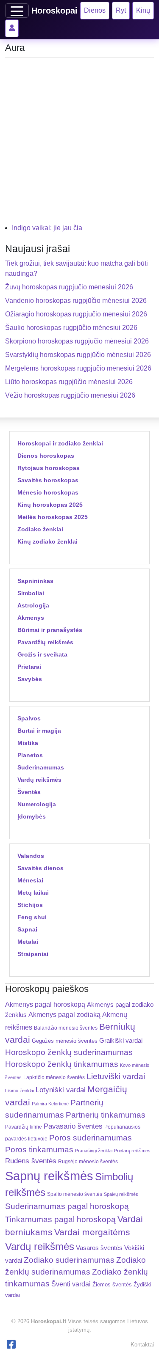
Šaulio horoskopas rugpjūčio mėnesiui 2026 (71, 327)
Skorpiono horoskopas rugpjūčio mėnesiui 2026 (77, 341)
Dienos (95, 10)
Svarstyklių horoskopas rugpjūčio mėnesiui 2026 (78, 354)
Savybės (29, 679)
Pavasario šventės (73, 1126)
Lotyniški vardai (61, 1089)
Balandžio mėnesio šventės (66, 1028)
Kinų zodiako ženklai (47, 541)
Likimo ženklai (19, 1090)
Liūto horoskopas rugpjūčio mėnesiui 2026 (69, 381)
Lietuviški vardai (115, 1076)
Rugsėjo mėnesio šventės (88, 1161)
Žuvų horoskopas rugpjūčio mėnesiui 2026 (69, 287)
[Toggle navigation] (17, 10)
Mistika (27, 742)
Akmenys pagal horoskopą (45, 1004)
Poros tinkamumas (39, 1149)
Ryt (121, 10)
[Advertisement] (79, 143)
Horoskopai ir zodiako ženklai (60, 443)
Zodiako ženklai (40, 529)
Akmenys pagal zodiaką (64, 1014)
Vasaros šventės (99, 1248)
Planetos (30, 755)
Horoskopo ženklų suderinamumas (69, 1052)
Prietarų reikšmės (132, 1150)
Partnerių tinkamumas (105, 1114)
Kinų (143, 10)
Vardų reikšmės (39, 779)
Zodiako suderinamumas (69, 1260)
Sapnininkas (35, 580)
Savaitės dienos (40, 868)
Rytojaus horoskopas (48, 467)
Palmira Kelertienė (50, 1103)
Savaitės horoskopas (47, 480)
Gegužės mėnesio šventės (65, 1041)
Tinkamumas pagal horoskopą (60, 1219)
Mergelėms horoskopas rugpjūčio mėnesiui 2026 (78, 368)
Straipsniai (32, 954)
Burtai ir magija (39, 730)
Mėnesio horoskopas (47, 492)
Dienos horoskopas (45, 455)
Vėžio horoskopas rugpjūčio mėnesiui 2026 (70, 395)
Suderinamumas (40, 767)
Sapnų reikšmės (49, 1176)
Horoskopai (54, 10)
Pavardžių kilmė (23, 1127)
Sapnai (27, 929)
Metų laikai (33, 892)
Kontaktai (142, 1344)
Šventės (29, 792)
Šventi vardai (71, 1284)
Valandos (30, 855)
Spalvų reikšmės (121, 1194)
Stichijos (30, 904)
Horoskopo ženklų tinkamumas (61, 1064)
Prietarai (29, 666)
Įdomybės (31, 816)
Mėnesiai (30, 880)
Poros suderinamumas (90, 1137)
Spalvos (29, 718)
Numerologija (36, 804)
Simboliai (30, 593)
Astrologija (33, 605)
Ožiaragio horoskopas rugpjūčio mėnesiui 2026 (76, 314)
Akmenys (30, 617)
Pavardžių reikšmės (45, 642)
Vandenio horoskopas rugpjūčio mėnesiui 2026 (76, 300)
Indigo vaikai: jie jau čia (47, 227)
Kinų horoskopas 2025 (50, 504)
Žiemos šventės (112, 1285)
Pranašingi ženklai (93, 1150)
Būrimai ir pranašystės (49, 629)
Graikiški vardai (120, 1040)
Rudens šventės (30, 1161)
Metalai (27, 941)
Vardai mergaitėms (92, 1232)
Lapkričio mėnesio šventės (54, 1077)
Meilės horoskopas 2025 (52, 517)
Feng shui (32, 917)
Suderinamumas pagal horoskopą (67, 1206)
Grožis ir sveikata (42, 654)
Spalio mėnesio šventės (74, 1194)
